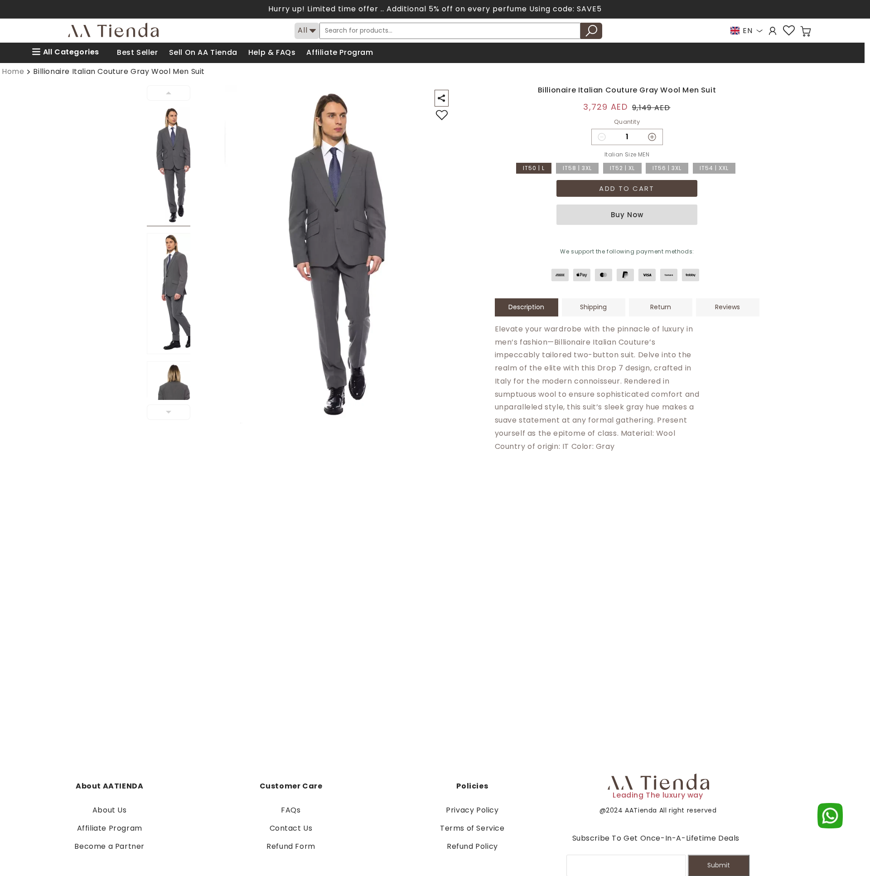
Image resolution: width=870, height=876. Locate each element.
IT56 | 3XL (667, 168)
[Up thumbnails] (168, 93)
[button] (806, 31)
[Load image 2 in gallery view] (174, 293)
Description (526, 306)
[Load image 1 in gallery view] (174, 165)
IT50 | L (534, 168)
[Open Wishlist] (789, 31)
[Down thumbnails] (168, 412)
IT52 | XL (622, 168)
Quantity (627, 121)
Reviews (727, 306)
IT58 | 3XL (577, 168)
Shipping (593, 306)
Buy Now (627, 214)
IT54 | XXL (714, 168)
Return (660, 306)
